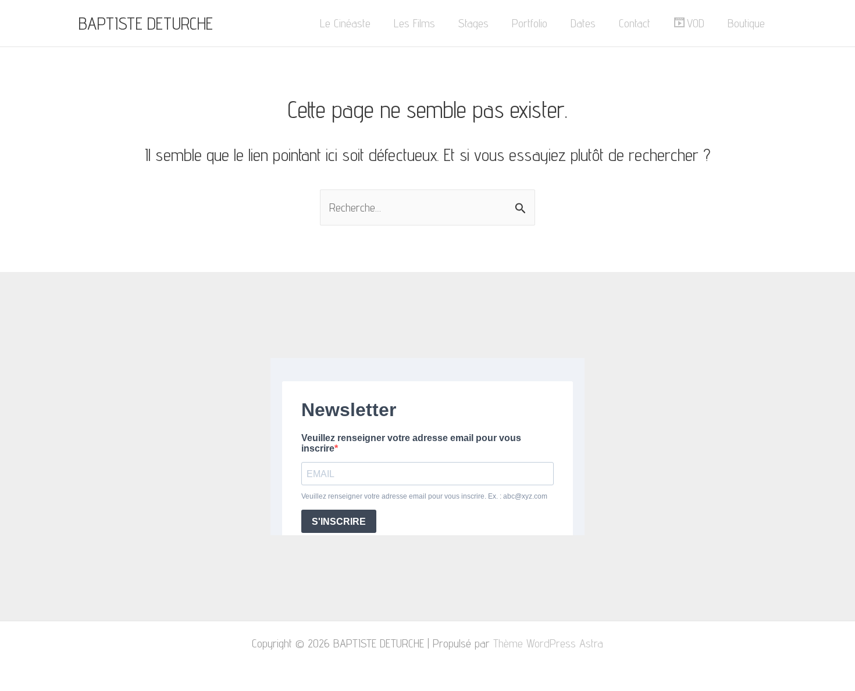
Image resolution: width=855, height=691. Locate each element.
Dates (583, 23)
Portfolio (529, 23)
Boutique (746, 23)
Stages (473, 23)
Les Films (414, 23)
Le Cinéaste (345, 23)
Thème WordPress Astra (548, 643)
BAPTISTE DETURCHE (146, 23)
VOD (695, 23)
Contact (634, 23)
